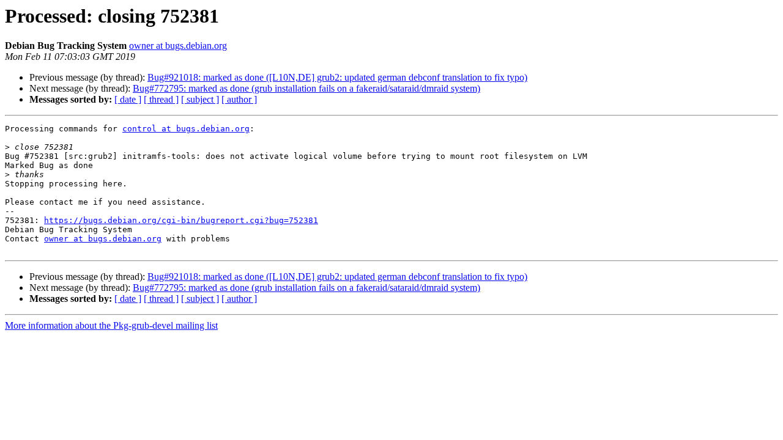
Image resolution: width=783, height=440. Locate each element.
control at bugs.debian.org (186, 128)
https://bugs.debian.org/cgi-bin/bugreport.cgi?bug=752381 (181, 220)
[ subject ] (200, 99)
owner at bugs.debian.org (178, 45)
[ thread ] (161, 99)
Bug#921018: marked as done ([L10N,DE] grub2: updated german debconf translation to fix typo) (337, 77)
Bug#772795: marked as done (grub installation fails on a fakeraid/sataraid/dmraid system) (306, 88)
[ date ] (127, 99)
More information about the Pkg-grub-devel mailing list (111, 325)
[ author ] (239, 99)
